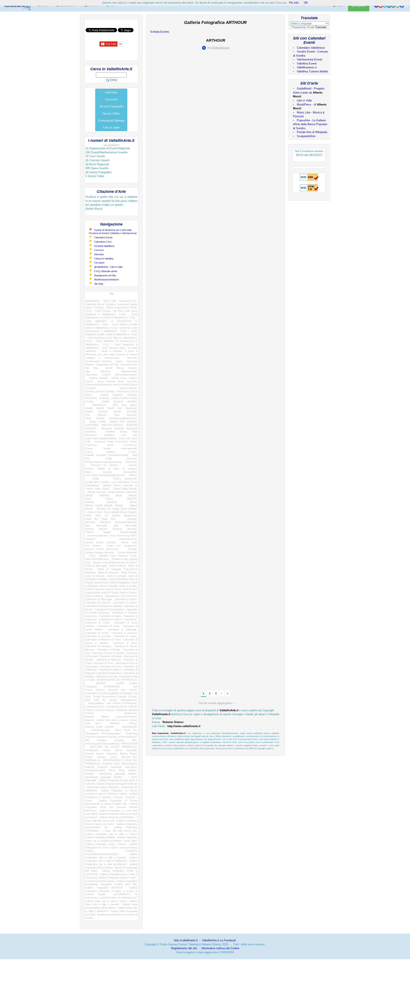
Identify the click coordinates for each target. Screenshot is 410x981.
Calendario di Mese (125, 643)
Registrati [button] (360, 5)
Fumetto (89, 753)
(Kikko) (131, 475)
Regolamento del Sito (105, 275)
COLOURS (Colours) (97, 398)
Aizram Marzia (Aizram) (121, 368)
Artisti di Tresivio (128, 592)
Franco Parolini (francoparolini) (111, 448)
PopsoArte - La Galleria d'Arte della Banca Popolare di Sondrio (310, 124)
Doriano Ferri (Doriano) (123, 421)
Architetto (107, 763)
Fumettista (116, 767)
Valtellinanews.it (307, 67)
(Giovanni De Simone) (101, 465)
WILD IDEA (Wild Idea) (97, 559)
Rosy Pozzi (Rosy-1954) (123, 535)
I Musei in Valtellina (103, 258)
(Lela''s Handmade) (121, 478)
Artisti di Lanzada (116, 576)
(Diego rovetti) (95, 421)
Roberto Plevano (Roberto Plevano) (111, 529)
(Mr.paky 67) (102, 508)
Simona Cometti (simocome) (102, 549)
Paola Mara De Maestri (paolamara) (111, 515)
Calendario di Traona (111, 666)
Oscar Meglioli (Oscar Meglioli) (120, 512)
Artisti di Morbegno (118, 579)
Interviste (111, 92)
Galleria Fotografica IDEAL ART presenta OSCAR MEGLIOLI (111, 807)
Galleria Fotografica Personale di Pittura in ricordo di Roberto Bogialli (111, 891)
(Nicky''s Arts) (93, 512)
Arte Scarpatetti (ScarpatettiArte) (102, 743)
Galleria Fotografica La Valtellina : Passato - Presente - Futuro (111, 797)
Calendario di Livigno (125, 636)
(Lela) (92, 478)
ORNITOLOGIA (129, 743)
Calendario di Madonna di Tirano (103, 639)
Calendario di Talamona (108, 659)
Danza (118, 750)
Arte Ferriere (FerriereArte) (122, 703)
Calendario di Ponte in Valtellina (108, 653)
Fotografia (131, 750)
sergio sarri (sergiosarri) (121, 545)
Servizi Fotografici (111, 106)
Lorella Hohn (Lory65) (97, 482)
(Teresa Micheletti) (126, 552)
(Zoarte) (97, 562)
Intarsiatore (131, 767)
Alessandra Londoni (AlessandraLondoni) (111, 374)
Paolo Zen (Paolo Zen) (100, 519)
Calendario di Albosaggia (98, 599)
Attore (117, 763)
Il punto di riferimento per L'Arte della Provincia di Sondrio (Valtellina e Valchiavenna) (111, 354)
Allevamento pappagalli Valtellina (117, 773)
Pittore (112, 770)
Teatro (113, 757)
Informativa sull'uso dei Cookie (220, 948)
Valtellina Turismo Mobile (312, 71)
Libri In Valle (111, 127)
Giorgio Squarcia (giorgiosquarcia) (103, 462)
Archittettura (91, 750)
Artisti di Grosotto (95, 576)
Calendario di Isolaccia (124, 633)
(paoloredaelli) (127, 726)
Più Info (294, 2)
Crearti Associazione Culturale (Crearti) (115, 696)
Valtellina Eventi (307, 63)
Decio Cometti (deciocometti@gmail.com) (111, 418)
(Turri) (90, 555)
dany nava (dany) (125, 405)
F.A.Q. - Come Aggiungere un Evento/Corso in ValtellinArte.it (111, 320)
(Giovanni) (130, 462)
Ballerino (89, 767)
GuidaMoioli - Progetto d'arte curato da (308, 92)
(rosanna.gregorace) (97, 535)
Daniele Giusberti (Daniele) (119, 401)
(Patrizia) (128, 519)
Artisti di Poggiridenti (120, 582)
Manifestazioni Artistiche (106, 279)
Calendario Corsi (102, 241)
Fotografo (102, 767)
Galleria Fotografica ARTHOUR (104, 887)
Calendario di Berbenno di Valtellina (103, 606)
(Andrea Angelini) (96, 378)
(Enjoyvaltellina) (94, 703)
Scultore (89, 773)
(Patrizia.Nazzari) (97, 730)
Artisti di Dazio (129, 572)
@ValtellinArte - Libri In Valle (108, 267)
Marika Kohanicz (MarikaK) (122, 492)
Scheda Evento (159, 31)
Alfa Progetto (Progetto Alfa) (111, 740)
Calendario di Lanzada (97, 636)
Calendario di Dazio (108, 626)
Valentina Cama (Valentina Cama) (117, 555)
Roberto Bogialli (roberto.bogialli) (111, 532)
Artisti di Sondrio (127, 586)
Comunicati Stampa (111, 120)
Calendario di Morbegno (98, 646)
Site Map (98, 284)
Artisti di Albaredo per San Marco (119, 562)
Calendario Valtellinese (311, 47)
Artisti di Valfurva (94, 596)
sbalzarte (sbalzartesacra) (111, 539)
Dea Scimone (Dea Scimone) (111, 415)
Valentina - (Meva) (123, 723)
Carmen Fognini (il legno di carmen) (111, 468)
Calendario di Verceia (107, 676)
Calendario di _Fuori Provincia (121, 596)
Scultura (101, 757)
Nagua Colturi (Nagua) (125, 508)
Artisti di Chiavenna (108, 572)
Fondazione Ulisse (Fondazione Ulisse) (106, 706)
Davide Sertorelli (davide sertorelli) (111, 411)
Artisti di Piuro (101, 582)
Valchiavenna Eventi (309, 59)
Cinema (106, 750)
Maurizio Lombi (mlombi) (99, 726)
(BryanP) (95, 683)
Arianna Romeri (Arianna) (98, 384)
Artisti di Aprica (117, 565)
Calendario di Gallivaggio (122, 629)
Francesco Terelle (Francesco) (111, 445)
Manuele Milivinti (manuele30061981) (111, 716)
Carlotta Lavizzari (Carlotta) (99, 391)
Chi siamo (99, 262)
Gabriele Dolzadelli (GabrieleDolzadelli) (106, 455)
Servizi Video (111, 113)
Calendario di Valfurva (110, 669)
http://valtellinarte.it (186, 940)
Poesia (88, 757)
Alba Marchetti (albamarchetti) (111, 371)
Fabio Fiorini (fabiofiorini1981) (101, 438)
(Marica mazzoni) (95, 492)
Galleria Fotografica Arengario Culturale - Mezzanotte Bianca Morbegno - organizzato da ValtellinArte (111, 787)
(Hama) (129, 465)
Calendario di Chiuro (97, 622)
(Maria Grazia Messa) (124, 488)
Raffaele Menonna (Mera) (111, 502)
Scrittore (132, 770)
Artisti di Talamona (94, 589)
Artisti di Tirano (113, 589)
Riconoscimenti (129, 364)
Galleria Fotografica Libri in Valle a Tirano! (111, 834)
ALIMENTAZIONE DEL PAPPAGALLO (116, 679)
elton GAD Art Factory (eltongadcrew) (111, 700)
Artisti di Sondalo (108, 586)
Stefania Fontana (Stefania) (99, 552)
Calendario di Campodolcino (109, 609)
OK (306, 2)
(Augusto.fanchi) (122, 388)
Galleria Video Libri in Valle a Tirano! (106, 901)
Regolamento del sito (184, 948)
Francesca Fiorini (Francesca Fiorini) (115, 441)
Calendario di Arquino (125, 602)
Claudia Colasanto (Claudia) (119, 395)
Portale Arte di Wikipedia (312, 132)
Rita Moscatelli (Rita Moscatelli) (111, 525)
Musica (123, 753)
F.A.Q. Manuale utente (105, 271)
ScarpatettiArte (306, 136)
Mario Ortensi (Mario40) (111, 498)
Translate (321, 27)
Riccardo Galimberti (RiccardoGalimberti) (111, 522)
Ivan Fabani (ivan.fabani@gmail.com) (105, 475)
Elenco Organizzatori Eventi (121, 307)
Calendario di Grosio (96, 633)
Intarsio (100, 753)
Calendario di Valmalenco (109, 673)
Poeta (121, 770)
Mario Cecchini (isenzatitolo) (111, 472)
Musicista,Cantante (95, 770)
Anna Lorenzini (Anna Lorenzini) (117, 381)
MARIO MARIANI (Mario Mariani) (111, 495)
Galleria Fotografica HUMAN (100, 837)
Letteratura (112, 753)
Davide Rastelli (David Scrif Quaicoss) (111, 408)
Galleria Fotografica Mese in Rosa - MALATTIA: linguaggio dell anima (111, 867)
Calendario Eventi (103, 237)
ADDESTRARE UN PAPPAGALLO (118, 897)
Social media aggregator (217, 703)
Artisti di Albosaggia (96, 565)
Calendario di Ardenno (97, 602)
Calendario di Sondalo (110, 656)
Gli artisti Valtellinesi (104, 246)
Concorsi (111, 99)
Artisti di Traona (110, 592)
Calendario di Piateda (108, 649)
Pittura (133, 753)
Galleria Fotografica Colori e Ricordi (105, 844)
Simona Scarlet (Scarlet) (100, 542)
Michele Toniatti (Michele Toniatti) (104, 505)
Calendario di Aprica (126, 599)
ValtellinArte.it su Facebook (219, 940)
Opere (119, 361)
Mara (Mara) (102, 488)
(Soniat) (130, 549)
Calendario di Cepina (110, 616)
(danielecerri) (95, 405)
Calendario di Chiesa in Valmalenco (117, 619)
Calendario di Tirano (103, 663)
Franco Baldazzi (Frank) (111, 452)
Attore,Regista (129, 763)
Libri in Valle (304, 100)
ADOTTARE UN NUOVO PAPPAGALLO (113, 746)
